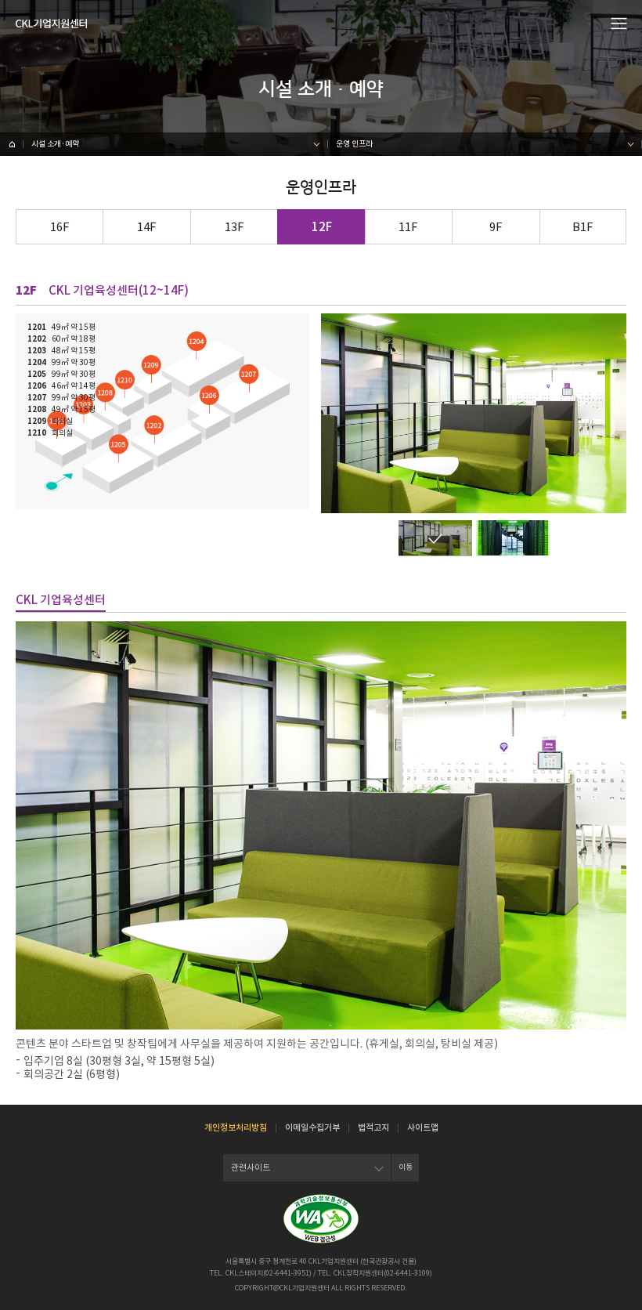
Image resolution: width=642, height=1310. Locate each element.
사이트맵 (422, 1127)
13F (234, 226)
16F (60, 226)
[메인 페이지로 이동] (11, 144)
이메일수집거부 (312, 1127)
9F (496, 226)
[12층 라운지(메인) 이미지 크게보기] (435, 537)
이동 (406, 1167)
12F (322, 226)
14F (147, 226)
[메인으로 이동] (51, 23)
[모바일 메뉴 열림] (619, 22)
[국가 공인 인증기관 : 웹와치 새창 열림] (321, 1218)
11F (408, 226)
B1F (582, 226)
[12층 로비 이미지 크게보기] (513, 537)
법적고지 (373, 1127)
